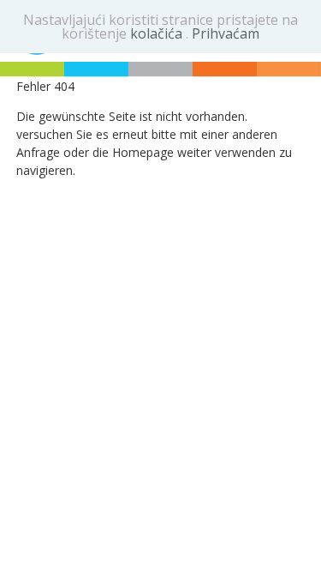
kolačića (158, 33)
